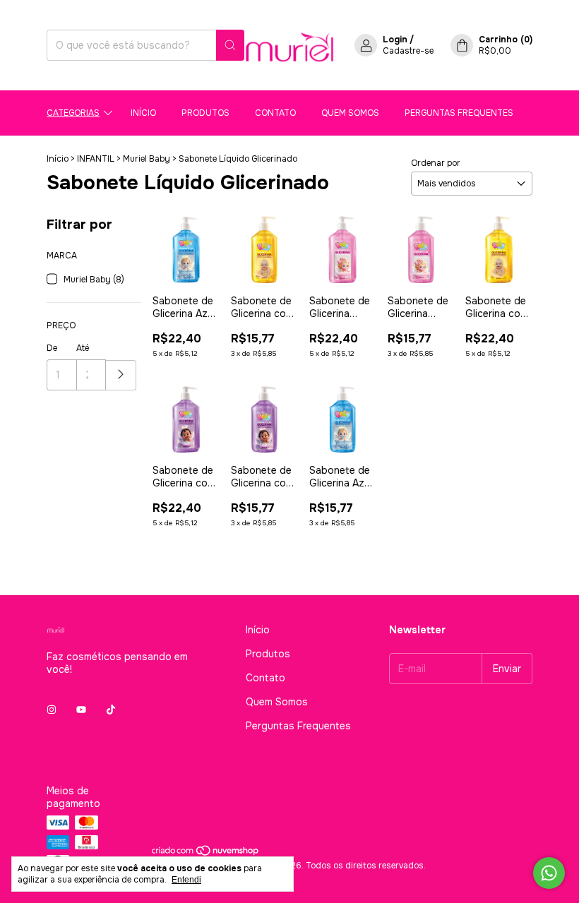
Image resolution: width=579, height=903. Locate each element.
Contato (275, 113)
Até (82, 348)
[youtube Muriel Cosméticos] (81, 710)
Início (143, 113)
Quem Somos (350, 113)
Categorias (73, 113)
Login (395, 39)
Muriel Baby (146, 159)
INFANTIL (95, 159)
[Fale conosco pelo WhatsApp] (549, 873)
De (52, 348)
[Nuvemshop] (206, 854)
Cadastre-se (408, 50)
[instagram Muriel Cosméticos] (51, 710)
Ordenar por (435, 163)
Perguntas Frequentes (459, 113)
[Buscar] (230, 45)
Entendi (186, 880)
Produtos (205, 113)
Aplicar (121, 375)
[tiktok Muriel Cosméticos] (111, 710)
